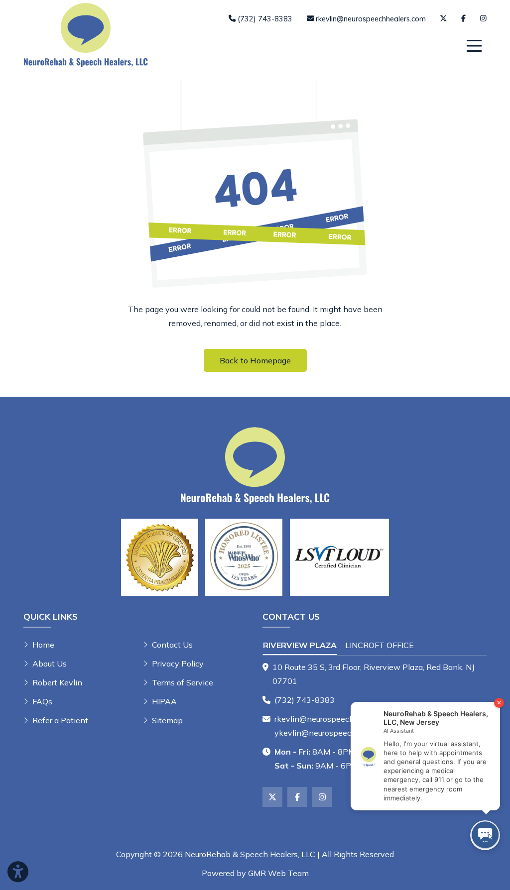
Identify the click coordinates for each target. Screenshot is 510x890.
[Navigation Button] (474, 45)
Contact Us (172, 645)
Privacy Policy (178, 663)
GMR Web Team (278, 873)
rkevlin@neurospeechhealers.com (336, 719)
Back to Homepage (255, 360)
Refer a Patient (60, 720)
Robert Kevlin (57, 682)
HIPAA (164, 701)
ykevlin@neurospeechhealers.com (337, 733)
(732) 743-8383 (304, 700)
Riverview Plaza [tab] (300, 645)
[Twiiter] (443, 18)
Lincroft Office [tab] (379, 645)
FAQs (42, 701)
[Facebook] (463, 18)
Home (43, 645)
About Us (49, 663)
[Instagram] (483, 18)
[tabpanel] (374, 674)
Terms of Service (182, 682)
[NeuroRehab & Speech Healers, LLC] (85, 34)
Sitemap (167, 720)
